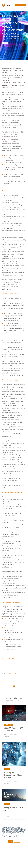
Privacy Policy (22, 833)
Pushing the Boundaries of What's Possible (13, 775)
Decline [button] (17, 841)
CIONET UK (5, 42)
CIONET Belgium (8, 724)
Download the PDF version (11, 659)
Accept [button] (11, 841)
